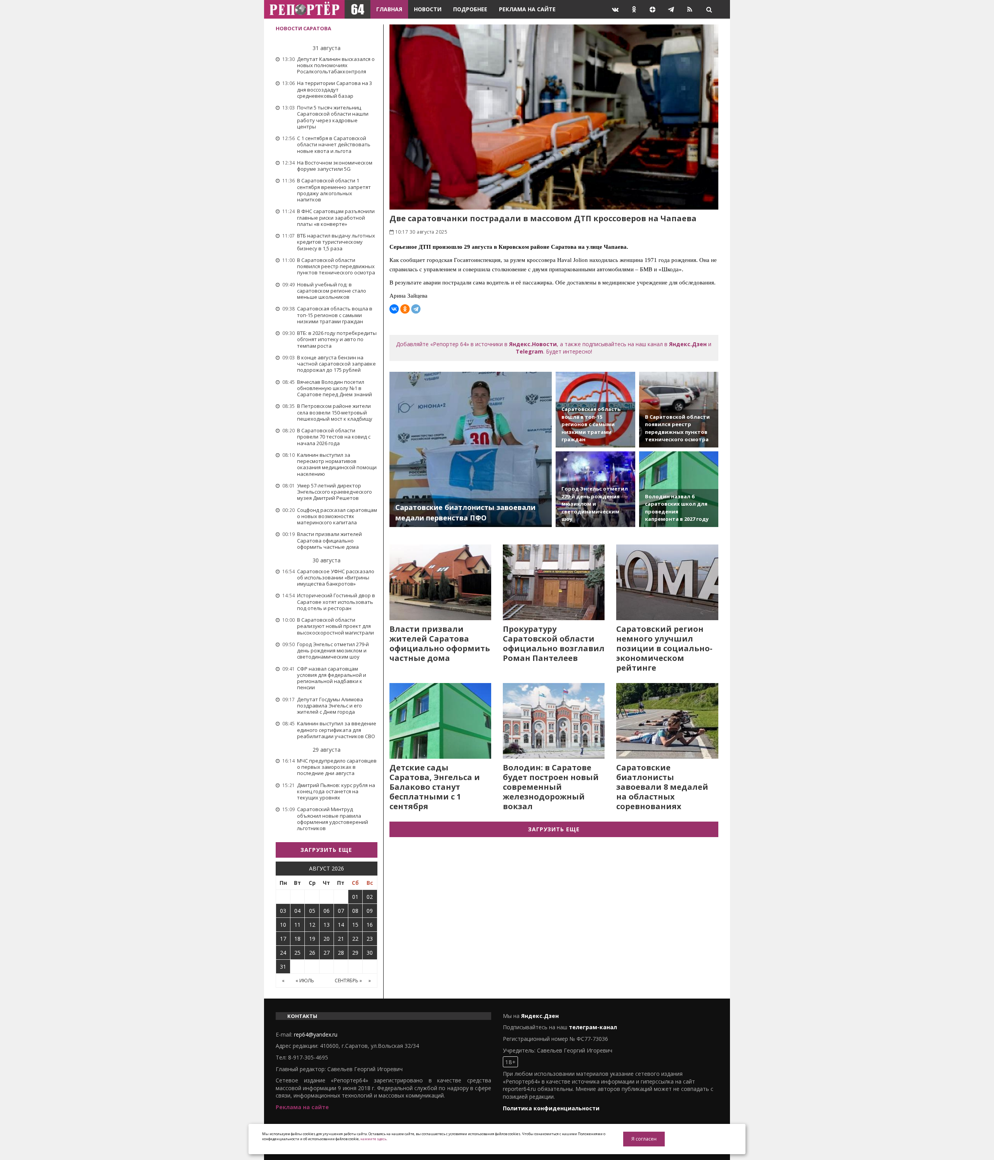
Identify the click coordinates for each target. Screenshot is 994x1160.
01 (355, 896)
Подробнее (470, 9)
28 (341, 952)
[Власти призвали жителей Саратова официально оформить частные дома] (440, 582)
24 (283, 952)
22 (355, 938)
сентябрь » (348, 980)
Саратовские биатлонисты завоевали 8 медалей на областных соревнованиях (662, 786)
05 (312, 910)
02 (370, 896)
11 (297, 924)
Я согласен (644, 1139)
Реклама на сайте (527, 9)
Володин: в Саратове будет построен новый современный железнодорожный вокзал (551, 786)
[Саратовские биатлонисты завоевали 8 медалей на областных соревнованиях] (667, 721)
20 (326, 938)
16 (370, 924)
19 (312, 938)
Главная (389, 9)
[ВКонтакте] (394, 309)
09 (370, 910)
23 (370, 938)
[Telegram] (416, 309)
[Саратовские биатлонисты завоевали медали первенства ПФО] (470, 449)
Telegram (529, 351)
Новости (427, 9)
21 (341, 938)
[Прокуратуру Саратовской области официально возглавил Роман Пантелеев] (554, 582)
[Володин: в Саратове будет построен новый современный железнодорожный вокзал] (554, 721)
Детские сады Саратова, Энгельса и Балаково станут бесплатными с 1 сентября (434, 786)
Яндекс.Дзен (688, 344)
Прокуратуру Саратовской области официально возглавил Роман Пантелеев (554, 643)
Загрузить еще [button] (326, 849)
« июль (304, 980)
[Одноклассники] (405, 309)
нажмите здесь (373, 1138)
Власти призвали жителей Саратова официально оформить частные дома (439, 643)
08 (355, 910)
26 (312, 952)
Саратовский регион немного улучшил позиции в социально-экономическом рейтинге (664, 648)
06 (326, 910)
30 (370, 952)
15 (355, 924)
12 (312, 924)
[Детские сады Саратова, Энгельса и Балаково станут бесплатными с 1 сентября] (440, 721)
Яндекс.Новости (533, 344)
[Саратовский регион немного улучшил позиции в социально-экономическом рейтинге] (667, 582)
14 (341, 924)
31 (283, 966)
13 (326, 924)
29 (355, 952)
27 (326, 952)
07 (341, 910)
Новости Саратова (303, 28)
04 (297, 910)
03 (283, 910)
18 (297, 938)
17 (283, 938)
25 (297, 952)
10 (283, 924)
